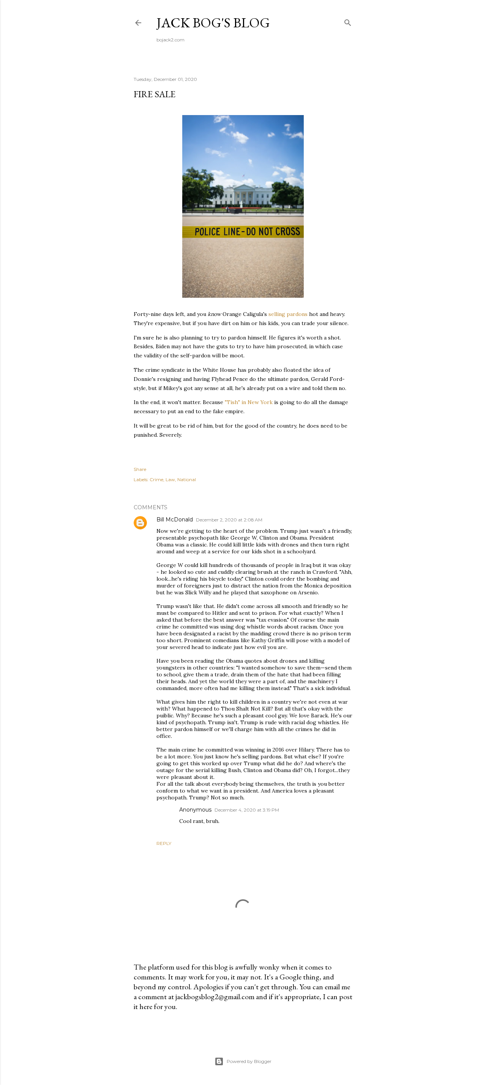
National (186, 479)
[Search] (347, 21)
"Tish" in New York (248, 402)
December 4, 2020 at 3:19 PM (247, 810)
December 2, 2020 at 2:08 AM (229, 520)
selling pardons (288, 314)
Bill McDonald (174, 519)
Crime (156, 479)
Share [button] (140, 469)
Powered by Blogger (249, 1061)
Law (170, 479)
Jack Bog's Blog (213, 23)
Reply (163, 843)
